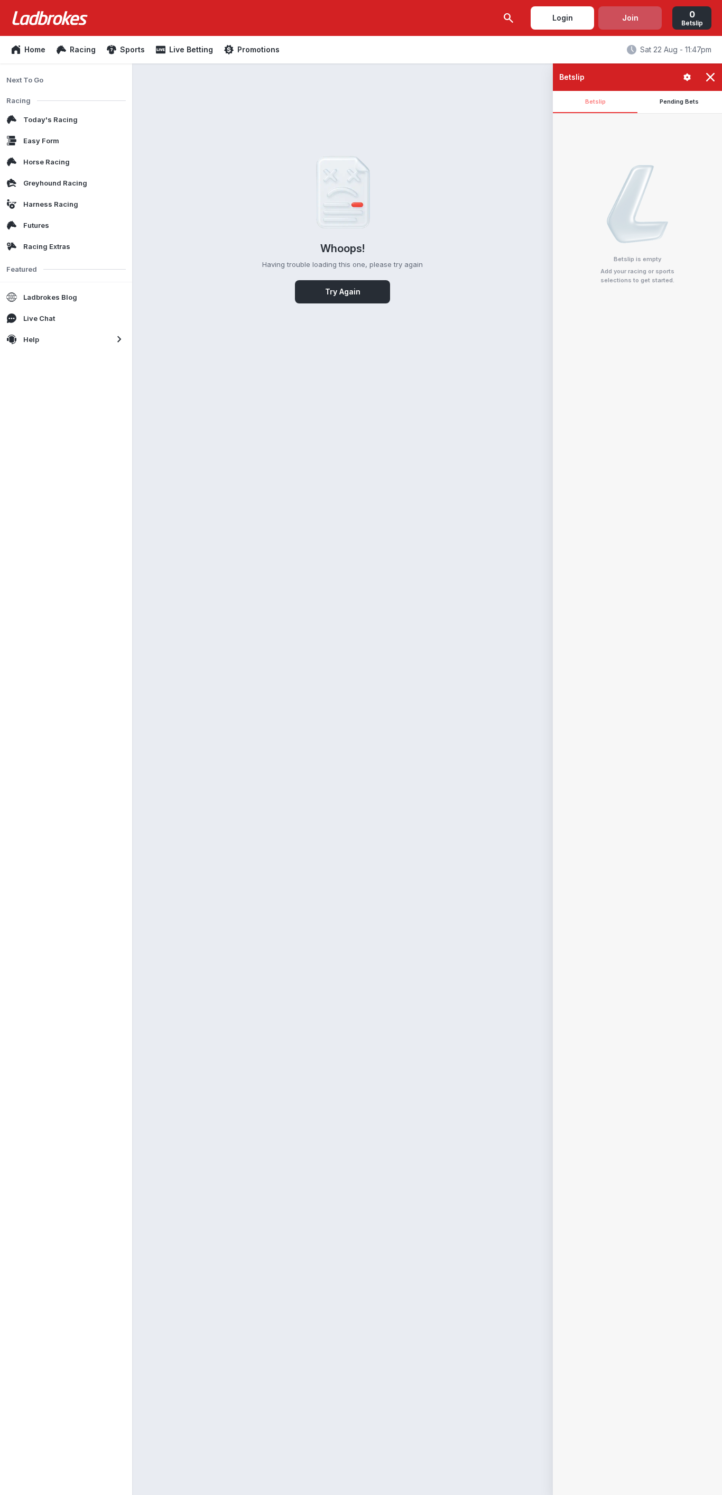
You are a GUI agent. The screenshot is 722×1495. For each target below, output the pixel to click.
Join (630, 17)
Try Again (342, 291)
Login (562, 17)
